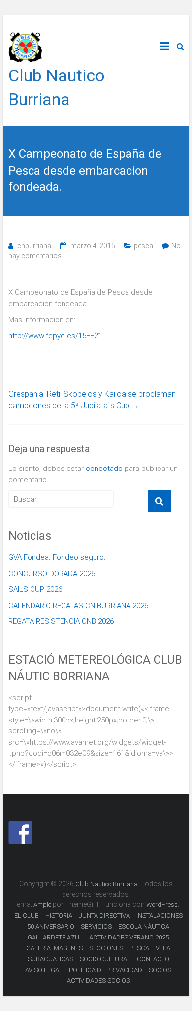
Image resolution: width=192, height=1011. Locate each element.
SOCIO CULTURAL (105, 959)
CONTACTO (153, 959)
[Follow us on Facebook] (20, 832)
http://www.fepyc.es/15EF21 (55, 335)
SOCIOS (160, 970)
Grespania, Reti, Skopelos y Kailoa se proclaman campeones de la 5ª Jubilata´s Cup (92, 399)
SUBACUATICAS (50, 959)
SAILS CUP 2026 (35, 589)
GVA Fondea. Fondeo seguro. (57, 557)
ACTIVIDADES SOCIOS (98, 980)
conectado (104, 468)
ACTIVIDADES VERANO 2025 (129, 937)
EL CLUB (26, 915)
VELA (163, 948)
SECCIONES (106, 948)
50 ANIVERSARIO (50, 926)
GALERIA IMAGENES (54, 948)
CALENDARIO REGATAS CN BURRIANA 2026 (78, 605)
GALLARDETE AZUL (55, 937)
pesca (143, 246)
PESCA (139, 948)
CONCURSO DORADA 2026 (51, 573)
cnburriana (34, 246)
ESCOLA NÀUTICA (143, 926)
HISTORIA (58, 915)
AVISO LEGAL (44, 970)
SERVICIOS (96, 926)
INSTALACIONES (159, 915)
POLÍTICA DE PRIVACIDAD (105, 970)
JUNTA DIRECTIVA (104, 915)
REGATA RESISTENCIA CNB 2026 (61, 621)
